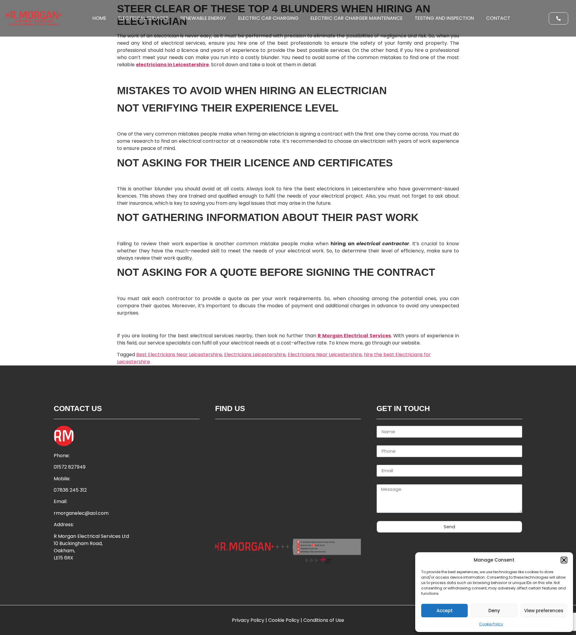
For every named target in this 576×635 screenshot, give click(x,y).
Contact (498, 18)
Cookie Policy (491, 624)
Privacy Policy (248, 620)
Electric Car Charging (268, 18)
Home (99, 18)
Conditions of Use (323, 620)
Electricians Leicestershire (255, 354)
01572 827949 (70, 467)
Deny (494, 610)
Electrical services (143, 18)
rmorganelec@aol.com (81, 513)
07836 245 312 (70, 490)
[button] (564, 560)
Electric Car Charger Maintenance (356, 18)
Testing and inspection (444, 18)
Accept (444, 610)
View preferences (543, 610)
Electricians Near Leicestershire (325, 354)
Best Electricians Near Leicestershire (179, 354)
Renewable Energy (203, 18)
